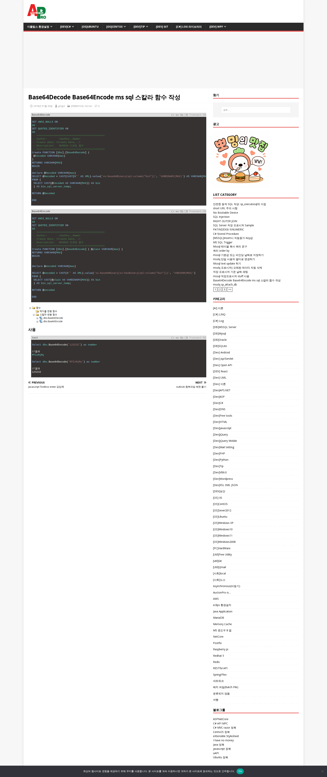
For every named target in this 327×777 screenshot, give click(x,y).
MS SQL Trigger (222, 242)
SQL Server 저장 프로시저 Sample (233, 225)
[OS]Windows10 (223, 529)
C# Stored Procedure (226, 234)
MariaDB (218, 617)
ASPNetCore (220, 719)
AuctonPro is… (222, 592)
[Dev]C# (65, 26)
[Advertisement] (163, 59)
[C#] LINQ (219, 314)
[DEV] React (220, 371)
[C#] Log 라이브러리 (189, 26)
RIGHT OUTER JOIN (225, 221)
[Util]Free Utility (222, 554)
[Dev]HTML (220, 422)
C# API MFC (220, 723)
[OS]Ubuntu (90, 26)
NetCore (218, 636)
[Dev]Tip (139, 26)
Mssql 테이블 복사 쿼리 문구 (230, 246)
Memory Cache (222, 624)
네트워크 (218, 681)
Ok (240, 771)
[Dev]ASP (219, 396)
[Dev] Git (162, 26)
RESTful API (220, 668)
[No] (322, 771)
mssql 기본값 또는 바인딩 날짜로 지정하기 (238, 255)
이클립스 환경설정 (38, 26)
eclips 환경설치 (222, 605)
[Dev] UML (219, 377)
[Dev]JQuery (220, 434)
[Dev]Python (220, 459)
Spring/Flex (220, 674)
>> (229, 289)
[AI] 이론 (218, 308)
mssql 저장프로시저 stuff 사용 (231, 276)
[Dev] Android (221, 352)
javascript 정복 (222, 749)
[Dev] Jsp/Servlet (223, 358)
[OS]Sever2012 (222, 510)
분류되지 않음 (221, 693)
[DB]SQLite (220, 346)
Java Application (222, 611)
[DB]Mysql (219, 333)
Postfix (217, 643)
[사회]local (219, 573)
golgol (61, 106)
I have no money (223, 740)
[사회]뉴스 (219, 580)
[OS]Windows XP (223, 523)
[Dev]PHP (219, 453)
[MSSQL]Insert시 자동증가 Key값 (233, 238)
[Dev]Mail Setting (223, 447)
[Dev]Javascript (222, 428)
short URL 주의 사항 (225, 208)
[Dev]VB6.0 (220, 472)
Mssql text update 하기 (227, 263)
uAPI (216, 753)
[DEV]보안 (219, 491)
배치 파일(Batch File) (225, 687)
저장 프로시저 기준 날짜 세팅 (230, 272)
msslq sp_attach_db (225, 284)
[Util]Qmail (219, 567)
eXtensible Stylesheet (226, 736)
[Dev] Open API (222, 365)
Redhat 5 (218, 655)
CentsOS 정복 (221, 732)
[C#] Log (218, 321)
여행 (215, 700)
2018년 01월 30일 (43, 106)
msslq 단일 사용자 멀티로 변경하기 (234, 259)
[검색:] (255, 110)
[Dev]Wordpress (223, 479)
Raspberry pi (220, 649)
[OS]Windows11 (223, 535)
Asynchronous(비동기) (226, 586)
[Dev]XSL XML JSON (225, 485)
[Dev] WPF (216, 26)
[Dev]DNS (219, 409)
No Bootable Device (225, 212)
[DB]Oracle (220, 339)
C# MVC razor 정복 (224, 727)
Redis (216, 662)
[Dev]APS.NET (221, 390)
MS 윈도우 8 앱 (222, 630)
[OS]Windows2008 (224, 542)
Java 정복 (218, 744)
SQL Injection (221, 217)
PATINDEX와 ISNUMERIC (228, 229)
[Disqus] (117, 445)
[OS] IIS (217, 497)
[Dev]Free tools (222, 415)
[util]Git (217, 561)
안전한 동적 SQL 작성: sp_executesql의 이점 (239, 204)
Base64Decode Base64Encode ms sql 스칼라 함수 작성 (247, 280)
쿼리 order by (221, 250)
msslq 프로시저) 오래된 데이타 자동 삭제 (237, 267)
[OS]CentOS (114, 26)
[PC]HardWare (221, 548)
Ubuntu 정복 (220, 757)
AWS (216, 598)
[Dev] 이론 (219, 384)
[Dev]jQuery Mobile (225, 441)
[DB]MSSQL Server (81, 106)
